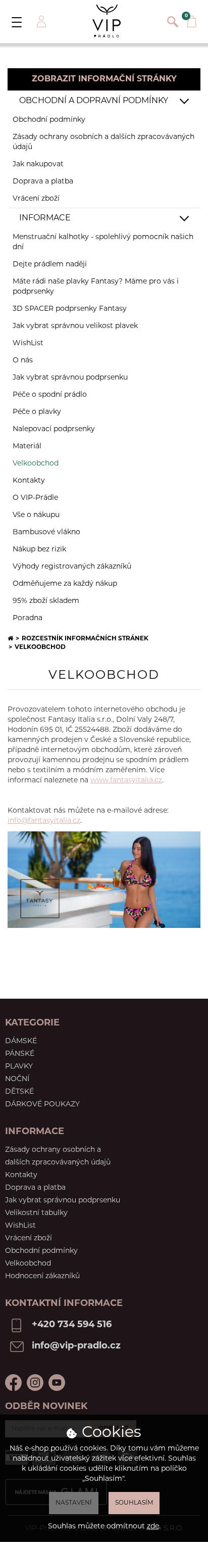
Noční (17, 1079)
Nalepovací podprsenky (54, 429)
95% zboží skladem (46, 601)
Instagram (35, 1382)
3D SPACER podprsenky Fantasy (70, 309)
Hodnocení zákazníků (42, 1276)
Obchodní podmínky (49, 120)
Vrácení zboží (36, 199)
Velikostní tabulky (36, 1213)
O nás (23, 360)
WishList (28, 343)
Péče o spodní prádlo (50, 395)
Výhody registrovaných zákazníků (72, 567)
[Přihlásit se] (40, 22)
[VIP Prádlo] (106, 21)
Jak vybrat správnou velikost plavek (75, 326)
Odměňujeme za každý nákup (65, 584)
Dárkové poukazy (42, 1104)
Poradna (27, 618)
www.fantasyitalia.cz (126, 780)
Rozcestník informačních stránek (85, 639)
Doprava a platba (43, 181)
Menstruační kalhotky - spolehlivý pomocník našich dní (103, 242)
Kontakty (29, 481)
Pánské (19, 1054)
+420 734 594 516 (72, 1325)
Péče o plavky (37, 412)
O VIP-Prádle (35, 498)
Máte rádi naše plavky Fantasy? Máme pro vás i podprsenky (96, 287)
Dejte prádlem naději (50, 264)
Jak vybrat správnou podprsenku (70, 378)
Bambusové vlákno (46, 532)
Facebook (13, 1382)
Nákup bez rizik (39, 549)
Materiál (27, 446)
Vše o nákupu (36, 515)
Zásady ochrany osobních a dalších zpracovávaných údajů (103, 142)
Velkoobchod (28, 1264)
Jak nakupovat (38, 164)
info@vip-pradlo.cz (76, 1346)
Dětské (19, 1092)
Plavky (19, 1066)
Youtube (56, 1382)
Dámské (21, 1041)
